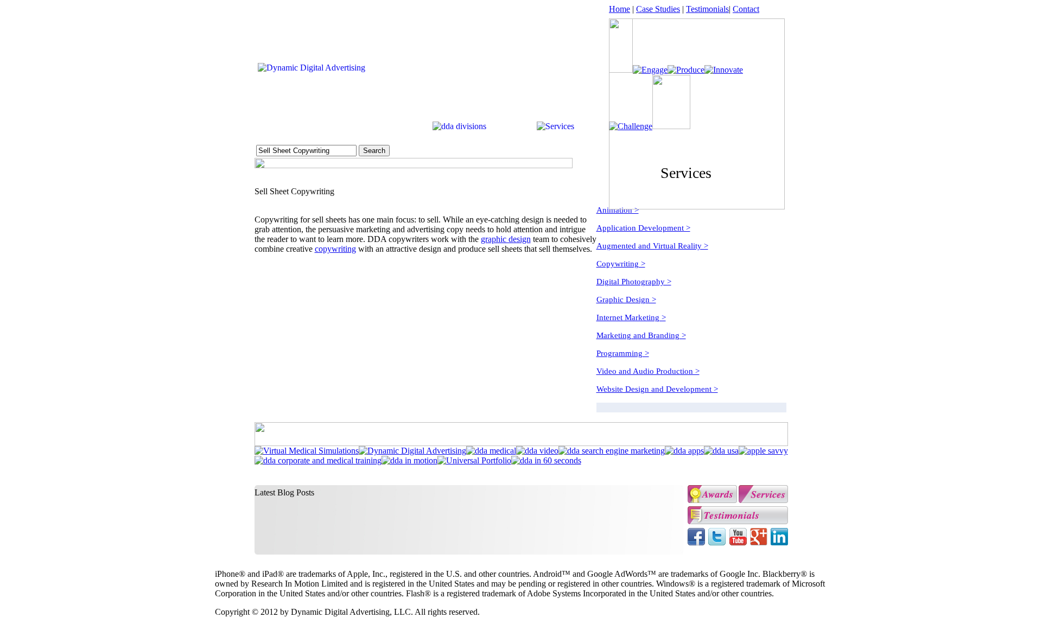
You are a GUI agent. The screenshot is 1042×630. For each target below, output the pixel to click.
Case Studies (658, 9)
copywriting (335, 248)
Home (619, 9)
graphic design (506, 239)
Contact (746, 9)
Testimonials (707, 9)
